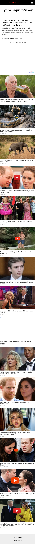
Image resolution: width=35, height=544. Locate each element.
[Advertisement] (17, 57)
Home (14, 537)
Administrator (9, 38)
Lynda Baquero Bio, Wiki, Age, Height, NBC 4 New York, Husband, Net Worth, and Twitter (17, 22)
